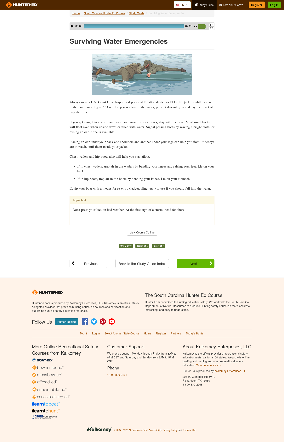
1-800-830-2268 (117, 375)
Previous (91, 263)
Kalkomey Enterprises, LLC (230, 371)
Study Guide (206, 5)
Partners (176, 333)
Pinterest (103, 321)
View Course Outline (142, 232)
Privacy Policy (170, 430)
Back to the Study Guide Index (142, 263)
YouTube (112, 321)
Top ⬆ (84, 333)
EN (211, 25)
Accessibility (155, 430)
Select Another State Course (122, 333)
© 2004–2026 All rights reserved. (131, 430)
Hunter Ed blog (66, 322)
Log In (274, 5)
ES (211, 28)
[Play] (72, 26)
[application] (142, 26)
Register (256, 5)
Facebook (85, 321)
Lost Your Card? (232, 5)
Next (193, 263)
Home (76, 13)
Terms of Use (189, 430)
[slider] (203, 26)
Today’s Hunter (195, 333)
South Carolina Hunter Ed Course (104, 13)
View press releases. (208, 365)
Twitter (94, 321)
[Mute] (195, 26)
